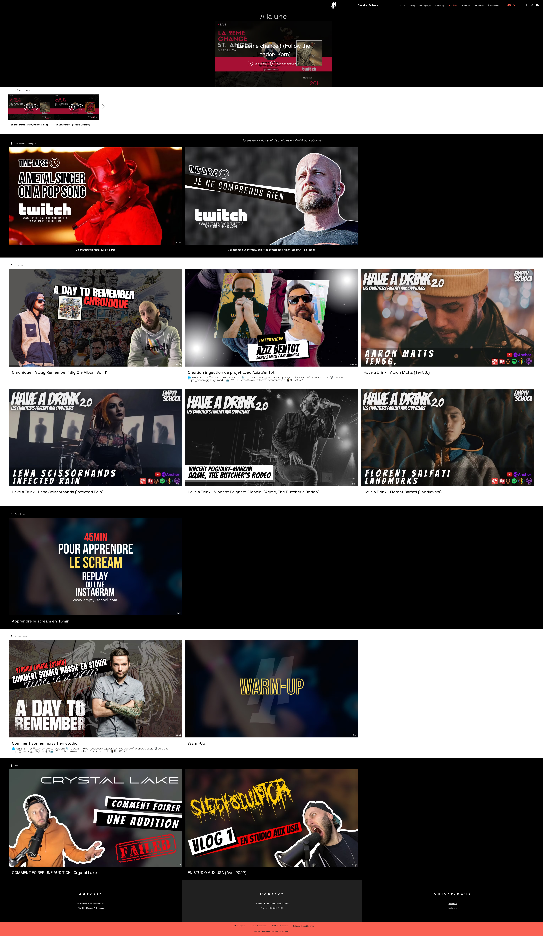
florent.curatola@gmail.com (276, 903)
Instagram (452, 907)
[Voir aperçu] (27, 107)
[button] (465, 5)
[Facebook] (526, 5)
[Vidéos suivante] (103, 106)
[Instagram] (532, 5)
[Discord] (537, 5)
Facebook (453, 903)
